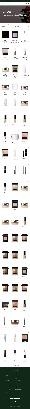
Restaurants (7, 378)
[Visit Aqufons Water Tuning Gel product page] (5, 333)
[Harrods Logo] (15, 370)
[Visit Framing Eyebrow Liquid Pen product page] (5, 316)
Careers (16, 390)
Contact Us (7, 392)
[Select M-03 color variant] (14, 40)
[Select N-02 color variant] (22, 158)
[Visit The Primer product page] (15, 333)
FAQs (6, 390)
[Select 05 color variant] (22, 226)
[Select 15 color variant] (22, 57)
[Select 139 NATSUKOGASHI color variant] (15, 309)
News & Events (7, 380)
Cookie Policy (7, 395)
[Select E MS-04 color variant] (24, 276)
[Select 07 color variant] (5, 57)
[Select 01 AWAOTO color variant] (22, 141)
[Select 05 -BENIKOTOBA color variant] (5, 141)
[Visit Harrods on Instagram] (15, 401)
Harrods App (16, 383)
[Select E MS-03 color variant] (22, 276)
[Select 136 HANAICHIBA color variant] (14, 309)
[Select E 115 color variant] (12, 124)
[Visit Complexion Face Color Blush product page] (5, 182)
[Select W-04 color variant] (23, 158)
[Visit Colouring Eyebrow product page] (15, 165)
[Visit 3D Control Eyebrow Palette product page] (5, 298)
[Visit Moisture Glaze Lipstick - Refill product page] (24, 29)
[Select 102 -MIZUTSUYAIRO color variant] (5, 192)
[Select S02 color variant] (16, 74)
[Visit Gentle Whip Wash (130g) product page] (15, 148)
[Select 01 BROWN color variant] (13, 175)
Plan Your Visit (7, 375)
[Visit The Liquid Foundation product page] (5, 113)
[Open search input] (3, 4)
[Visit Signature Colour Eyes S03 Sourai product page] (15, 63)
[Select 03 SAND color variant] (5, 309)
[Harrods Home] (15, 4)
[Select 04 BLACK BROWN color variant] (4, 309)
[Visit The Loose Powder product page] (24, 81)
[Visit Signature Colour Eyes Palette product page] (24, 233)
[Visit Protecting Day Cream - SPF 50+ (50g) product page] (15, 97)
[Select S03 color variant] (13, 74)
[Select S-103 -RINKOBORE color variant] (15, 209)
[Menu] (1, 4)
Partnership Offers (8, 389)
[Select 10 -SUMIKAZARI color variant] (5, 158)
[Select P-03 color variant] (12, 40)
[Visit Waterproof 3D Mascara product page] (15, 46)
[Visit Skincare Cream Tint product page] (24, 46)
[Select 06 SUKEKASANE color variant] (24, 141)
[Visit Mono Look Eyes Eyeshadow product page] (15, 29)
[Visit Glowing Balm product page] (15, 81)
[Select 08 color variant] (4, 57)
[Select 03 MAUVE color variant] (16, 175)
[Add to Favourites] (9, 29)
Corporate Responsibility (18, 389)
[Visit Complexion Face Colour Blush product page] (24, 216)
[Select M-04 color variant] (13, 40)
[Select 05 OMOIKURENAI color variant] (23, 141)
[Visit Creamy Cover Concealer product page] (24, 148)
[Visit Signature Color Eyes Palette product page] (15, 233)
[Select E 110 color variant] (13, 124)
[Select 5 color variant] (24, 326)
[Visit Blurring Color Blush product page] (5, 46)
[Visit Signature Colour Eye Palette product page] (15, 182)
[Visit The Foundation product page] (5, 63)
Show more (5, 17)
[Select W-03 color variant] (24, 158)
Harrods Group (17, 387)
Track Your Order (17, 378)
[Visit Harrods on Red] (18, 401)
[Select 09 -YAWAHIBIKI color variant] (4, 158)
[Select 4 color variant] (23, 326)
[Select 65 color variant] (23, 57)
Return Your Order (17, 380)
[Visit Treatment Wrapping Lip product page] (15, 348)
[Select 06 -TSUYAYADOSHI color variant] (4, 192)
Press (16, 392)
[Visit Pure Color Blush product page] (24, 333)
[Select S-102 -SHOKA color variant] (14, 209)
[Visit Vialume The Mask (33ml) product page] (5, 29)
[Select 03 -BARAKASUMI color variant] (2, 141)
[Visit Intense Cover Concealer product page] (5, 165)
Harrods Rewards (8, 387)
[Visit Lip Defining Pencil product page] (24, 316)
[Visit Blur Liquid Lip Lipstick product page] (5, 130)
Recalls (6, 394)
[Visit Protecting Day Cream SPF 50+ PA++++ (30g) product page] (24, 63)
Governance (16, 394)
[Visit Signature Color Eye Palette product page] (24, 283)
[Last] (22, 365)
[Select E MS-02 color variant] (23, 276)
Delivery (16, 375)
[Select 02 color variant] (23, 226)
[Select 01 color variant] (24, 226)
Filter (27, 26)
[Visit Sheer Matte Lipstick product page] (24, 348)
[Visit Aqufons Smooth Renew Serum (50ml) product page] (5, 97)
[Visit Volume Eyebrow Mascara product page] (24, 165)
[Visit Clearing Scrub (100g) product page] (15, 130)
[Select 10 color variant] (24, 57)
